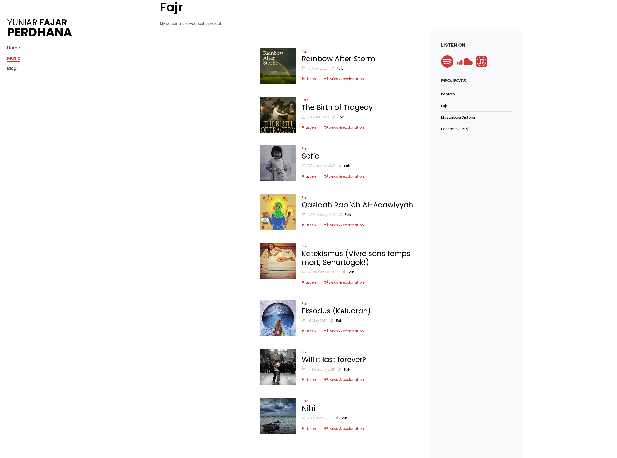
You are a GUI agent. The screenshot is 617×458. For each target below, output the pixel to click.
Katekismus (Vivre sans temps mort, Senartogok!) (356, 257)
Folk (340, 68)
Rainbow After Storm (338, 58)
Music (13, 58)
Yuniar (39, 27)
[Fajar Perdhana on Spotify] (449, 64)
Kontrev (448, 94)
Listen (310, 78)
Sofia (311, 156)
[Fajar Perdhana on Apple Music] (483, 64)
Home (13, 48)
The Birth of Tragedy (337, 107)
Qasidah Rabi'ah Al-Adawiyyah (357, 205)
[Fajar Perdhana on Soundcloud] (466, 64)
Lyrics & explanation (346, 78)
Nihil (309, 408)
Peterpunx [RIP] (454, 128)
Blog (12, 68)
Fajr (305, 51)
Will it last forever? (334, 359)
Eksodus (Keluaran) (336, 311)
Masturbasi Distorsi (458, 117)
